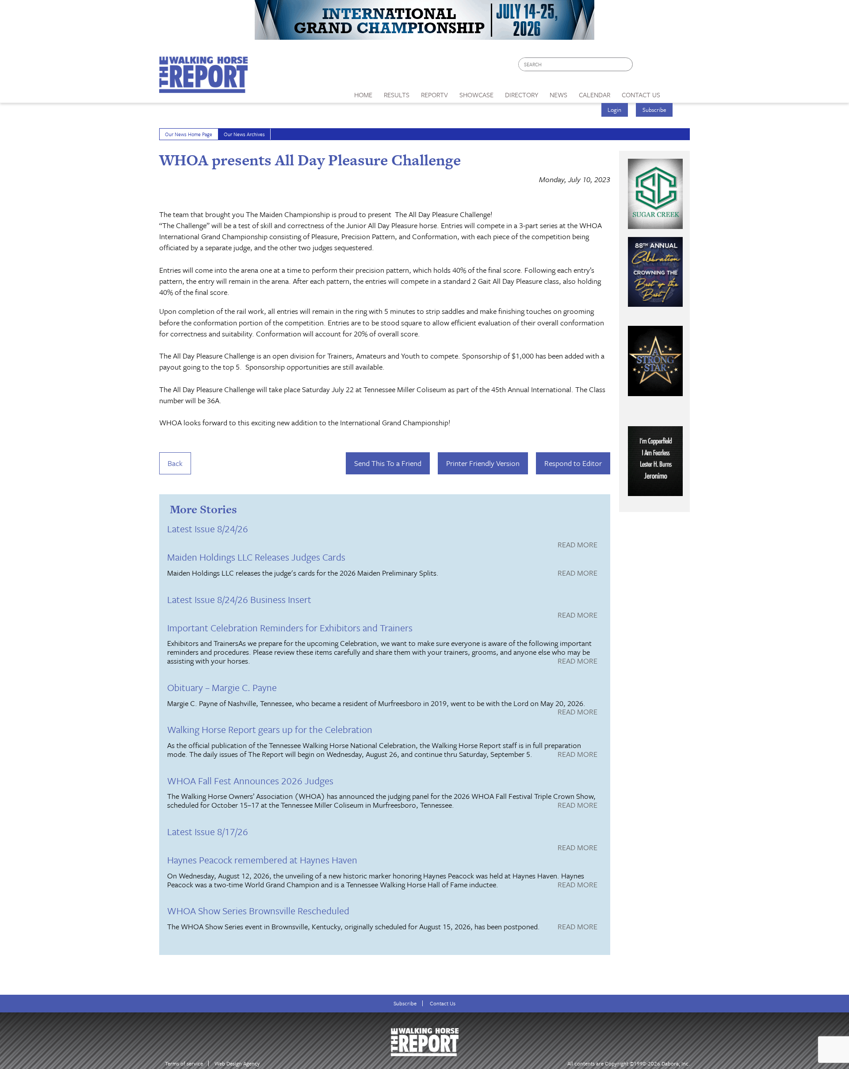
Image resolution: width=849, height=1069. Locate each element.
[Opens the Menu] (678, 91)
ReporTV (434, 94)
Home (363, 94)
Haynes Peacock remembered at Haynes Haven (262, 860)
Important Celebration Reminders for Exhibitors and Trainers (290, 627)
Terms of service (184, 1063)
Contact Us (442, 1003)
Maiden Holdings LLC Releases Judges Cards (256, 557)
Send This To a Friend (387, 463)
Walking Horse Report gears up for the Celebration (269, 729)
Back (175, 463)
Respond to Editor (573, 463)
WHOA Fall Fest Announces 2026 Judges (250, 780)
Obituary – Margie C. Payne (222, 687)
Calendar (594, 94)
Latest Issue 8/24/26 (207, 528)
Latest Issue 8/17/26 (207, 831)
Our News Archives (244, 134)
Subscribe (654, 109)
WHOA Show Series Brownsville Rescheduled (258, 910)
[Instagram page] (677, 66)
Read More (577, 545)
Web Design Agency (237, 1063)
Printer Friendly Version (483, 463)
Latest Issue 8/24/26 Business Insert (239, 599)
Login (614, 109)
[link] (363, 92)
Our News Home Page (188, 134)
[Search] (626, 64)
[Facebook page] (644, 66)
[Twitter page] (660, 66)
